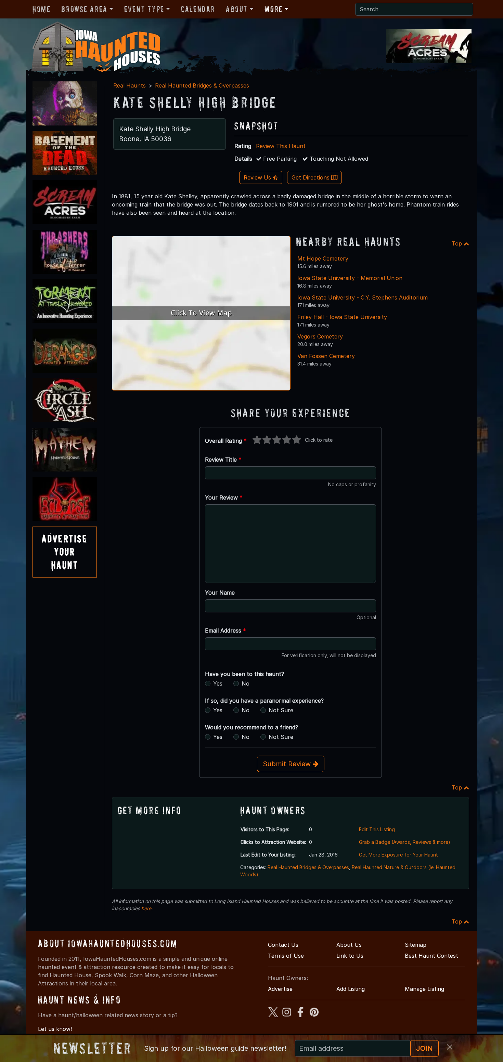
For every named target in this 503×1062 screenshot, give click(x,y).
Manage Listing (424, 988)
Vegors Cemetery (320, 336)
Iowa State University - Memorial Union (349, 278)
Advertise (280, 988)
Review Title (223, 459)
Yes (217, 683)
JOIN (424, 1048)
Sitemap (415, 944)
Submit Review (288, 764)
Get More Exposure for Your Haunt (398, 855)
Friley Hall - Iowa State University (342, 317)
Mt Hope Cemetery (322, 258)
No (245, 683)
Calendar (198, 9)
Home (41, 9)
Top (458, 243)
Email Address (225, 630)
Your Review (224, 497)
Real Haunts (129, 85)
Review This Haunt (281, 146)
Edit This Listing (377, 829)
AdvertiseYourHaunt (65, 552)
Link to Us (349, 955)
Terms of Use (286, 955)
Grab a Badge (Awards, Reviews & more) (404, 842)
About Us (349, 944)
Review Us (258, 177)
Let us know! (55, 1028)
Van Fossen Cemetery (326, 356)
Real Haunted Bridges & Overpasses (202, 85)
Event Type (144, 9)
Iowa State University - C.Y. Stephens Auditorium (362, 297)
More (273, 9)
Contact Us (283, 944)
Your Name (220, 592)
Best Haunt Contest (431, 955)
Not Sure (281, 710)
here (146, 908)
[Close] (450, 1047)
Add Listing (350, 988)
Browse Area (84, 9)
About (237, 9)
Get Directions (311, 177)
